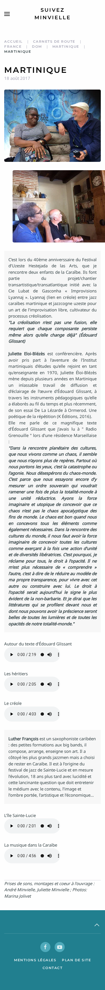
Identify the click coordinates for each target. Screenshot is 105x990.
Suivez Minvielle (52, 14)
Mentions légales (35, 960)
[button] (7, 14)
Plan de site (76, 960)
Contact (53, 968)
